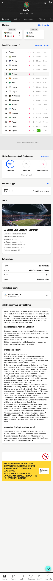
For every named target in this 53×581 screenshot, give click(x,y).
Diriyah (14, 91)
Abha (14, 109)
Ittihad (14, 70)
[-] (48, 568)
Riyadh (14, 131)
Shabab (15, 113)
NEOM (14, 65)
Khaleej (14, 104)
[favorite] (45, 2)
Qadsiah (15, 78)
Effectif (42, 19)
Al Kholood (16, 96)
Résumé (5, 19)
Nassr (14, 57)
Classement (29, 19)
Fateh (14, 117)
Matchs (17, 19)
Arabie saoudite (43, 279)
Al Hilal (14, 61)
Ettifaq (14, 74)
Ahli (13, 83)
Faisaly (14, 122)
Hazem (14, 87)
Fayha (14, 126)
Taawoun (15, 100)
